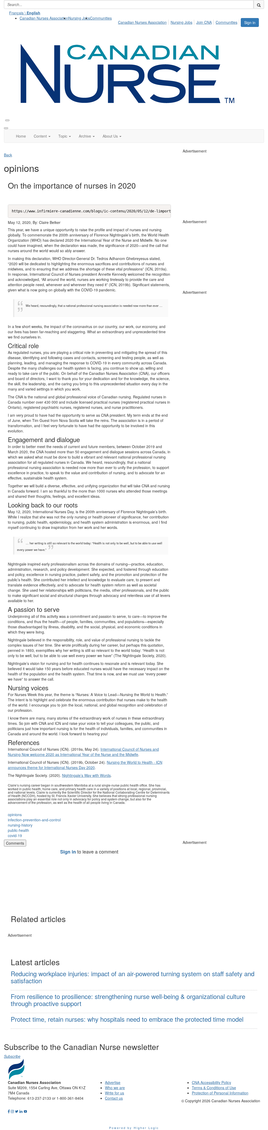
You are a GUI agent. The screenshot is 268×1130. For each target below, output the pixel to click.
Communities (101, 18)
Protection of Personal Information (220, 1092)
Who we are (115, 1087)
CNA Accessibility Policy (211, 1082)
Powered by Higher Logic (134, 1128)
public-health (18, 830)
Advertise (112, 1082)
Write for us (114, 1092)
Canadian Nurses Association (44, 18)
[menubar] (179, 21)
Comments (15, 843)
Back (8, 154)
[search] (259, 4)
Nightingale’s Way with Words (86, 775)
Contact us (114, 1098)
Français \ (24, 12)
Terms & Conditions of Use (214, 1087)
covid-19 (15, 835)
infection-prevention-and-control (34, 819)
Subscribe (12, 1056)
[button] (42, 136)
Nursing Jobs (79, 18)
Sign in (249, 22)
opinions (15, 814)
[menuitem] (44, 18)
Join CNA (204, 22)
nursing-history (20, 825)
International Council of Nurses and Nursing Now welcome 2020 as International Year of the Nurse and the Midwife (83, 752)
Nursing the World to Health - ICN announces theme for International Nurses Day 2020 (85, 765)
